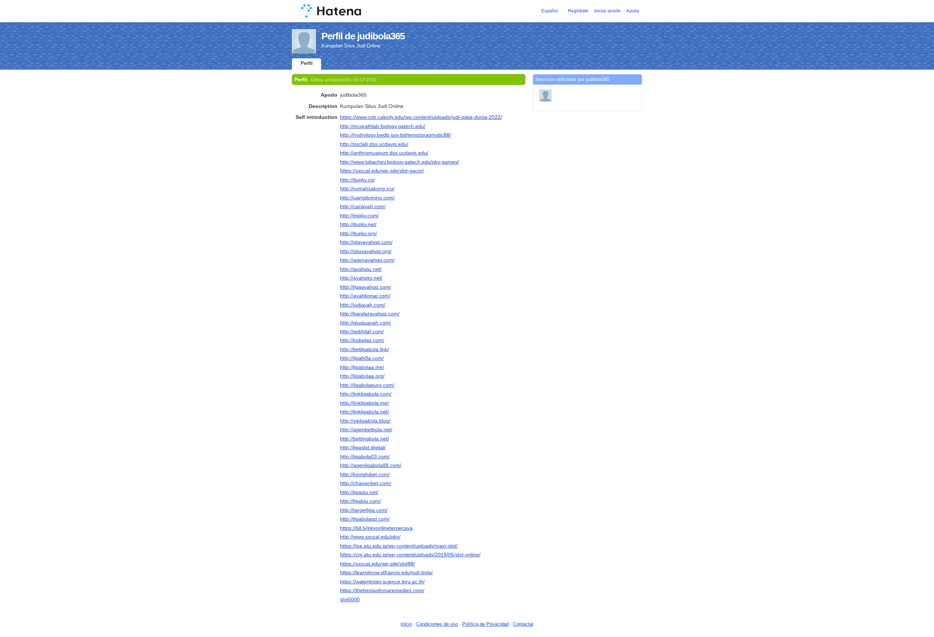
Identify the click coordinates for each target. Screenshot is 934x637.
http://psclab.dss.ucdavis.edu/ (374, 144)
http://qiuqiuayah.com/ (365, 323)
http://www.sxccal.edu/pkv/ (370, 537)
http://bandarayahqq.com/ (370, 313)
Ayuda (632, 10)
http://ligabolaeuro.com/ (367, 385)
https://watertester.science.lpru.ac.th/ (382, 581)
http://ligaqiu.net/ (359, 492)
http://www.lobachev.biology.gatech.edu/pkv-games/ (399, 162)
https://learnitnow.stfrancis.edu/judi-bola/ (386, 572)
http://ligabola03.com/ (365, 456)
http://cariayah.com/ (363, 206)
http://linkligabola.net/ (364, 412)
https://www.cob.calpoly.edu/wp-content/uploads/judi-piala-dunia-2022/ (421, 117)
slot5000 (350, 599)
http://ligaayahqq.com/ (365, 287)
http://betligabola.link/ (364, 349)
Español (549, 10)
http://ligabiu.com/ (360, 501)
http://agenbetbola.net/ (366, 429)
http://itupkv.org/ (358, 233)
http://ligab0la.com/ (362, 358)
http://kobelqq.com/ (362, 340)
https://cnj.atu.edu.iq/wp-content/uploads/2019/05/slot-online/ (410, 555)
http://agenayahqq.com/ (367, 260)
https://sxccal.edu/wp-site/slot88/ (377, 564)
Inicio (406, 624)
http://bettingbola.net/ (364, 439)
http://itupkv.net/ (358, 224)
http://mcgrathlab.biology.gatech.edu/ (382, 126)
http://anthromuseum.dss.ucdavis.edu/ (384, 153)
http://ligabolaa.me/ (362, 367)
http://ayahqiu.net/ (361, 269)
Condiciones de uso (437, 624)
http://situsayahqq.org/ (365, 251)
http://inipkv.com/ (359, 215)
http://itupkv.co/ (357, 180)
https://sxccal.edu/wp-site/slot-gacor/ (382, 171)
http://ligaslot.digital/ (363, 447)
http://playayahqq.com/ (366, 242)
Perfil (307, 63)
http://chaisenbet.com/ (365, 483)
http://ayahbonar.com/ (365, 296)
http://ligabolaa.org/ (362, 376)
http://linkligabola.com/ (365, 394)
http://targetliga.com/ (363, 510)
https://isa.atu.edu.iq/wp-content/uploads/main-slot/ (399, 546)
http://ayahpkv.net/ (361, 278)
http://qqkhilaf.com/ (362, 331)
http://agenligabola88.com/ (370, 465)
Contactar (523, 624)
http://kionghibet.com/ (365, 474)
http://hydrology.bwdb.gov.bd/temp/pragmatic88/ (395, 135)
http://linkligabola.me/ (364, 403)
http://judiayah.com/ (362, 305)
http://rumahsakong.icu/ (367, 188)
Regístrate (578, 10)
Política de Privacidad (485, 624)
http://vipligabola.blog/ (365, 421)
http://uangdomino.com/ (367, 198)
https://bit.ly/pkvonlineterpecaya (376, 528)
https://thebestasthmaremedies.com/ (382, 590)
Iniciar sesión (607, 10)
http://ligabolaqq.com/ (365, 519)
